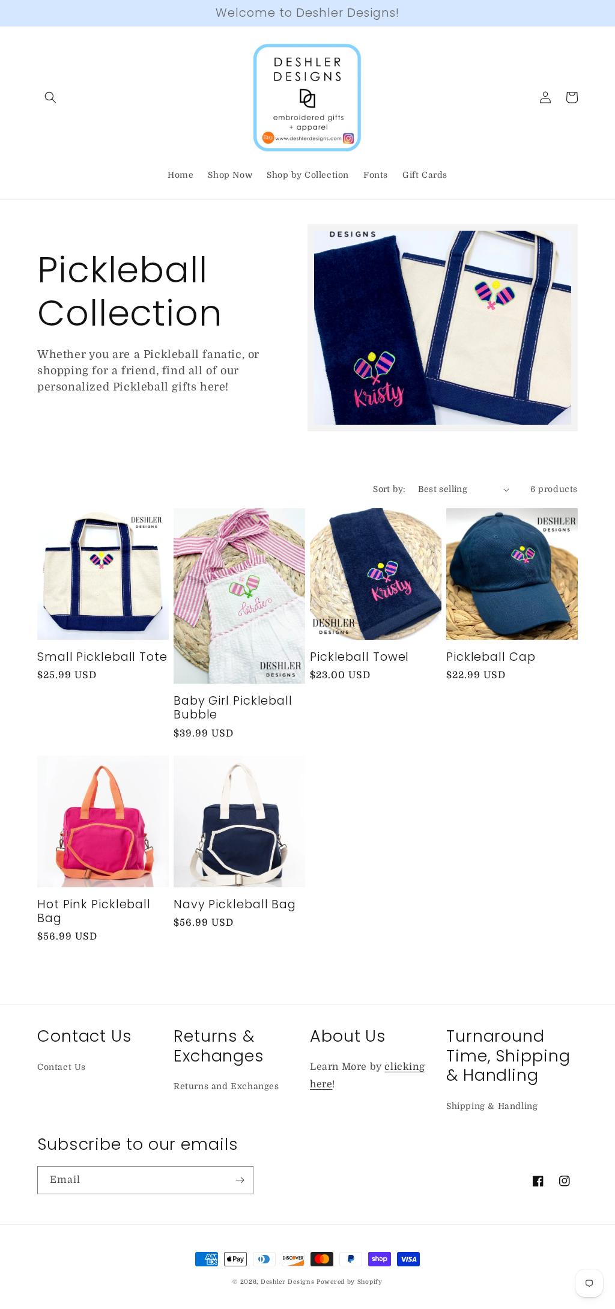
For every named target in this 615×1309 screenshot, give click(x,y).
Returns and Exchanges (226, 1086)
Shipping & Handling (492, 1106)
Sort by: (389, 489)
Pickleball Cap (491, 657)
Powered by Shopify (350, 1281)
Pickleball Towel (359, 657)
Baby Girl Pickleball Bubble (233, 708)
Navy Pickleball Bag (235, 904)
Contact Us (61, 1067)
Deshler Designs (288, 1281)
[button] (50, 97)
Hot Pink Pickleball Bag (94, 911)
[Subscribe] (239, 1180)
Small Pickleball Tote (102, 657)
